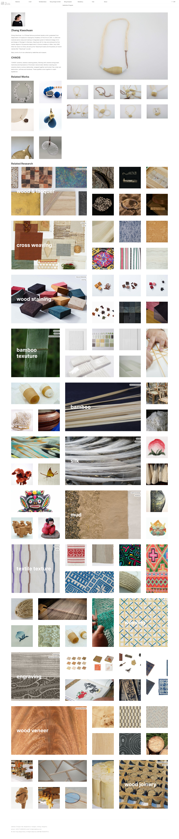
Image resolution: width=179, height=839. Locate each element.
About (105, 1)
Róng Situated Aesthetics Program (68, 3)
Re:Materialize (42, 1)
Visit (93, 1)
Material (17, 1)
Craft (30, 1)
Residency (80, 1)
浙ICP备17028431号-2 (43, 831)
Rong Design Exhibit (55, 1)
